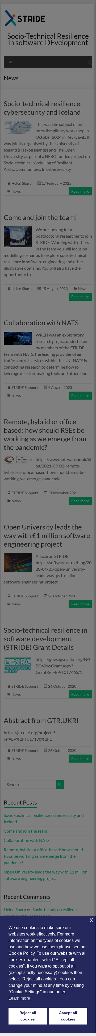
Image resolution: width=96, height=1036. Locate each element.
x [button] (91, 919)
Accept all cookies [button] (68, 1016)
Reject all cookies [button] (27, 1016)
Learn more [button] (19, 998)
